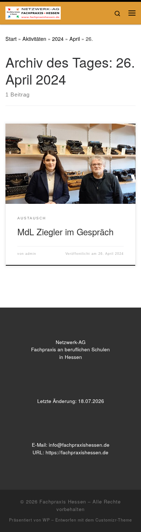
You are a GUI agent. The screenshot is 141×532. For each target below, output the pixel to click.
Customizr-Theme (113, 520)
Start (11, 38)
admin (30, 254)
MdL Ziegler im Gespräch (65, 232)
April (74, 38)
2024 (58, 38)
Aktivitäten (34, 38)
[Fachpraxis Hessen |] (33, 11)
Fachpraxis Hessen (62, 501)
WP (46, 520)
